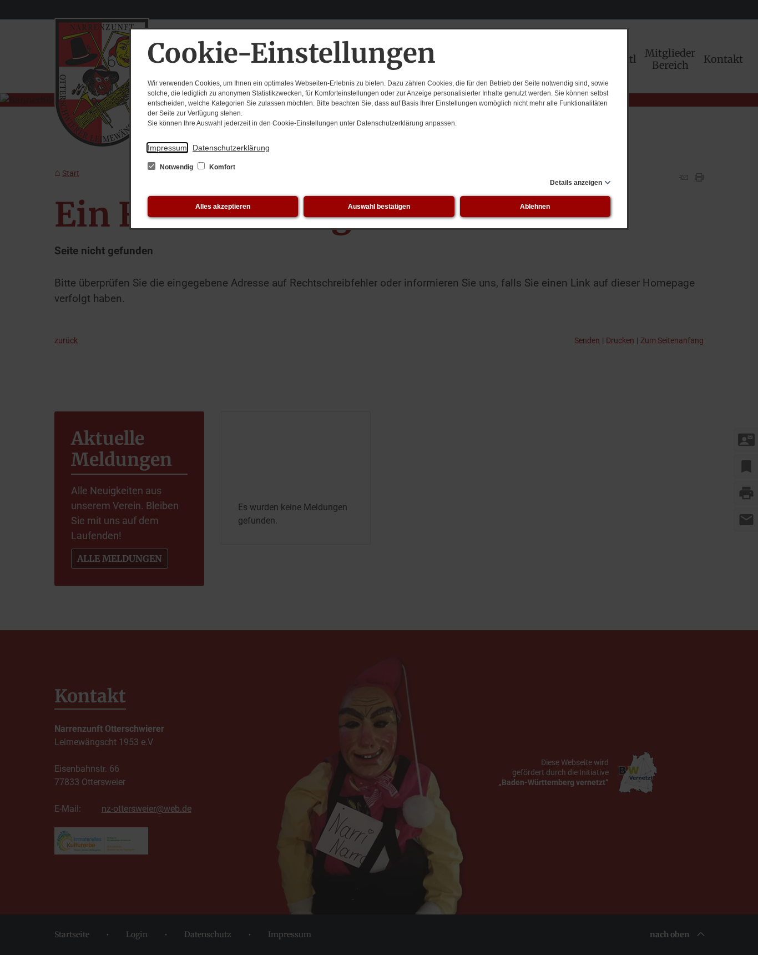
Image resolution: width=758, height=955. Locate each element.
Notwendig (176, 167)
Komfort (221, 167)
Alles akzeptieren (222, 206)
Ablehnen (535, 206)
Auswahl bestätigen (379, 206)
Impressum (167, 147)
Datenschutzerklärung (231, 147)
